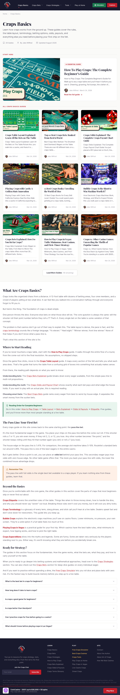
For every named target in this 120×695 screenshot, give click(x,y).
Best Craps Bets (35, 394)
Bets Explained (63, 409)
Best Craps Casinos (79, 653)
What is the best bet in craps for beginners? (24, 581)
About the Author (103, 653)
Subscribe (35, 672)
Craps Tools (76, 657)
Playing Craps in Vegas (13, 527)
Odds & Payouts (80, 409)
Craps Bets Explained (36, 376)
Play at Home (80, 5)
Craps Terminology (12, 509)
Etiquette (95, 409)
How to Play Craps (60, 352)
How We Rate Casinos (105, 661)
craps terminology (11, 330)
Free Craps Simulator (65, 570)
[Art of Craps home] (7, 5)
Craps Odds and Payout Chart (44, 385)
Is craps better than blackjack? (18, 608)
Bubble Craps (9, 518)
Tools (67, 5)
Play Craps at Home (79, 661)
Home (5, 14)
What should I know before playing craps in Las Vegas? (28, 626)
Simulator (100, 5)
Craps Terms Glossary (55, 671)
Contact (100, 650)
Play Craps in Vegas (79, 664)
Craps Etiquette (10, 500)
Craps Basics (23, 5)
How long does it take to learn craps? (21, 590)
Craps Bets (36, 5)
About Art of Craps (104, 657)
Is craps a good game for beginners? (20, 599)
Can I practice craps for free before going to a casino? (28, 617)
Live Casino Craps (79, 668)
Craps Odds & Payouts (55, 668)
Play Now (110, 691)
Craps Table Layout (49, 361)
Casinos (112, 5)
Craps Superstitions (12, 537)
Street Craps (77, 671)
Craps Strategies (52, 5)
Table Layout (47, 409)
